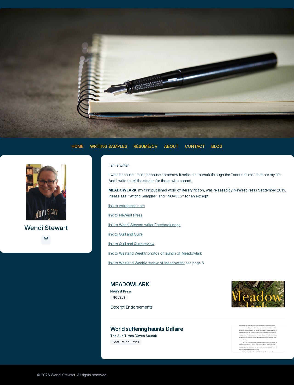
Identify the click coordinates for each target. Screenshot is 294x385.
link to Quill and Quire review (131, 244)
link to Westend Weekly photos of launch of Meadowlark (155, 253)
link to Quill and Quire (125, 234)
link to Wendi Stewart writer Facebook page (144, 224)
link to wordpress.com (126, 205)
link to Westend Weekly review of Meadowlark (146, 263)
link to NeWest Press (125, 215)
